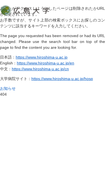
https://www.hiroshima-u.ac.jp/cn (40, 69)
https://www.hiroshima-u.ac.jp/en (45, 63)
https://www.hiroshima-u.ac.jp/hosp (62, 78)
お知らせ (8, 88)
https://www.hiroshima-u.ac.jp (41, 57)
